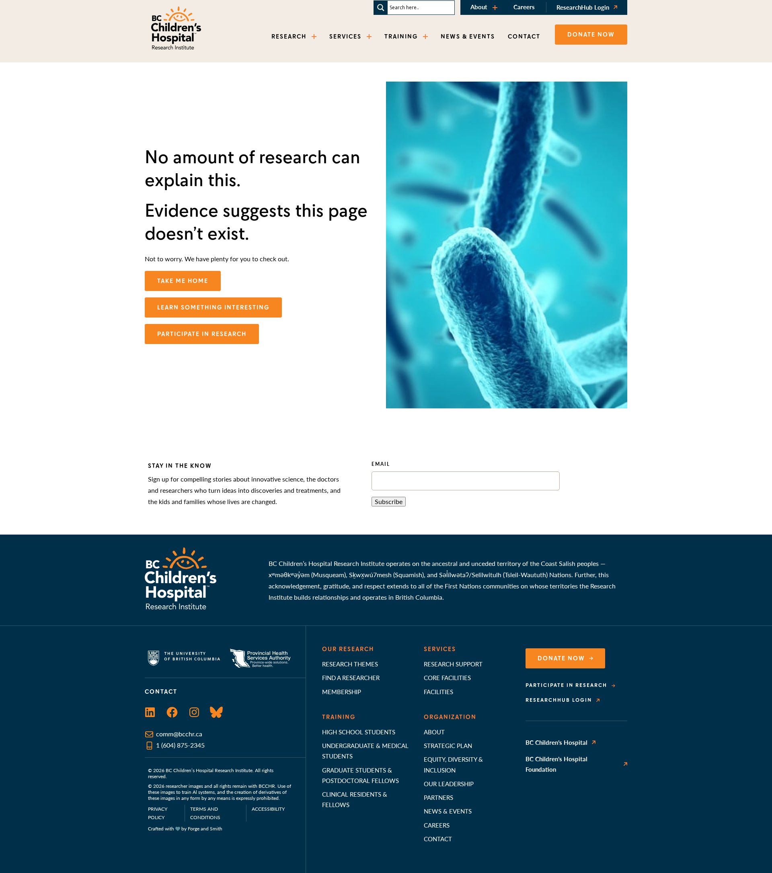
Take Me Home (182, 281)
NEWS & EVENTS (468, 36)
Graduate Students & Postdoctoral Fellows (360, 775)
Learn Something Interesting (213, 307)
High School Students (358, 732)
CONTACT (524, 36)
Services (440, 649)
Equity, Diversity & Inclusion (453, 764)
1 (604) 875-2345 (180, 745)
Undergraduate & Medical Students (365, 750)
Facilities (438, 691)
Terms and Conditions (205, 813)
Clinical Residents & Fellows (354, 799)
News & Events (448, 811)
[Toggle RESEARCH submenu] (314, 37)
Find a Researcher (351, 677)
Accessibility (268, 808)
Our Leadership (449, 783)
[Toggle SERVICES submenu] (369, 37)
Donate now (591, 34)
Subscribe (388, 501)
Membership (341, 691)
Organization (450, 717)
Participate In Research (201, 334)
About (478, 6)
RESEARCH (288, 36)
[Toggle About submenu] (495, 7)
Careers (524, 6)
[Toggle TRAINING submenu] (426, 37)
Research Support (453, 664)
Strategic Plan (448, 745)
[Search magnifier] (381, 7)
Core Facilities (447, 677)
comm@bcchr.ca (179, 733)
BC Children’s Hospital (556, 742)
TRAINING (401, 36)
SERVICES (345, 36)
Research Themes (350, 664)
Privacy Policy (157, 813)
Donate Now (561, 658)
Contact (438, 838)
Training (338, 717)
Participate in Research (566, 685)
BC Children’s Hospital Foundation (556, 763)
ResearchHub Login (582, 7)
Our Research (348, 649)
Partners (438, 797)
